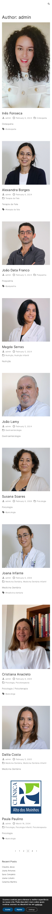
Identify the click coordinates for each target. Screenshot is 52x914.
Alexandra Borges (16, 190)
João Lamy (10, 422)
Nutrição (9, 355)
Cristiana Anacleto (16, 674)
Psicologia (41, 501)
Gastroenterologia (13, 430)
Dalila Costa (11, 755)
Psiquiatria (41, 275)
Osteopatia (42, 118)
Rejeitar (19, 910)
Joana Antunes (8, 870)
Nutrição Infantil (21, 355)
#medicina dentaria (14, 593)
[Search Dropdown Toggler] (49, 4)
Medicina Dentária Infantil (34, 581)
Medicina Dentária (13, 581)
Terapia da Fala (12, 198)
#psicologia (10, 512)
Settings (32, 910)
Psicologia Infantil (24, 827)
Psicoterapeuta (22, 682)
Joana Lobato (8, 878)
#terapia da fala (12, 209)
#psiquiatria (10, 286)
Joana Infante (12, 573)
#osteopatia (10, 129)
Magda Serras (13, 347)
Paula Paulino (12, 819)
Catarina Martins (9, 882)
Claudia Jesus (8, 867)
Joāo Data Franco (15, 270)
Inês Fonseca (12, 113)
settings (38, 904)
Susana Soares (13, 496)
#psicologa (10, 694)
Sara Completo (8, 874)
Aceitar (7, 910)
